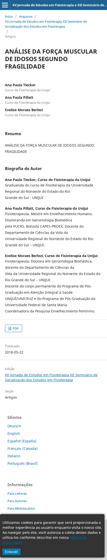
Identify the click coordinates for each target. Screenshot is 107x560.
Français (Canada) (22, 448)
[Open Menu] (5, 5)
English (13, 433)
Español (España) (21, 441)
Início (9, 16)
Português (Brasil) (22, 463)
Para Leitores (17, 493)
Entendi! (11, 552)
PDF (15, 328)
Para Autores (17, 501)
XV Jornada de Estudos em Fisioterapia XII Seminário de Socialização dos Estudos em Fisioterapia (46, 24)
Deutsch (14, 426)
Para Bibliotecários (21, 508)
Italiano (13, 456)
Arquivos (25, 16)
